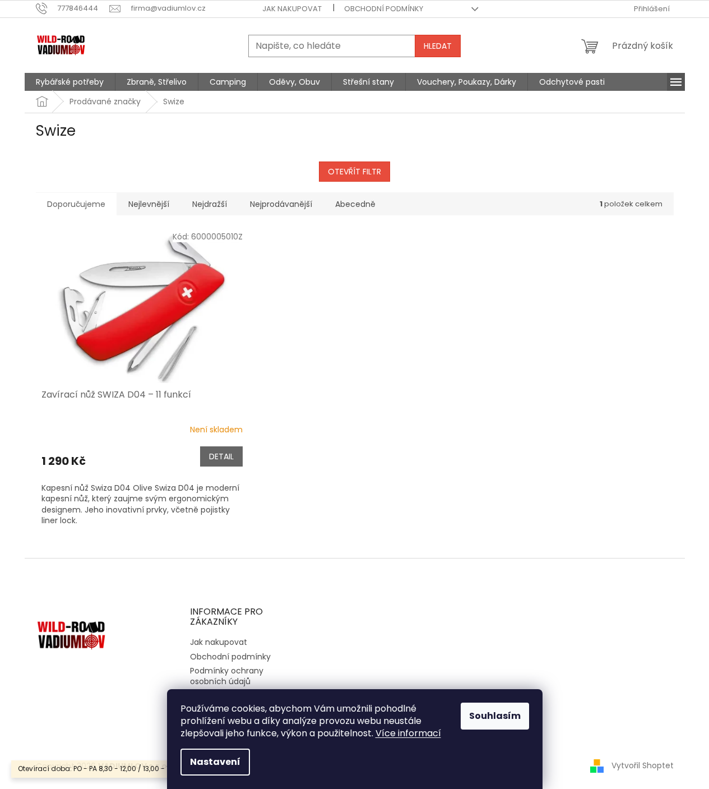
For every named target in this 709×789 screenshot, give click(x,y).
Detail (221, 456)
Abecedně (355, 204)
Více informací (408, 733)
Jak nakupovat (292, 8)
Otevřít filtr (354, 171)
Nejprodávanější (281, 204)
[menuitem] (70, 82)
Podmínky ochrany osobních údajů (226, 676)
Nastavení (215, 761)
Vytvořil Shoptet (642, 765)
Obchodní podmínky (383, 8)
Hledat (438, 46)
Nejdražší (209, 204)
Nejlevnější (148, 204)
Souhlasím (495, 715)
